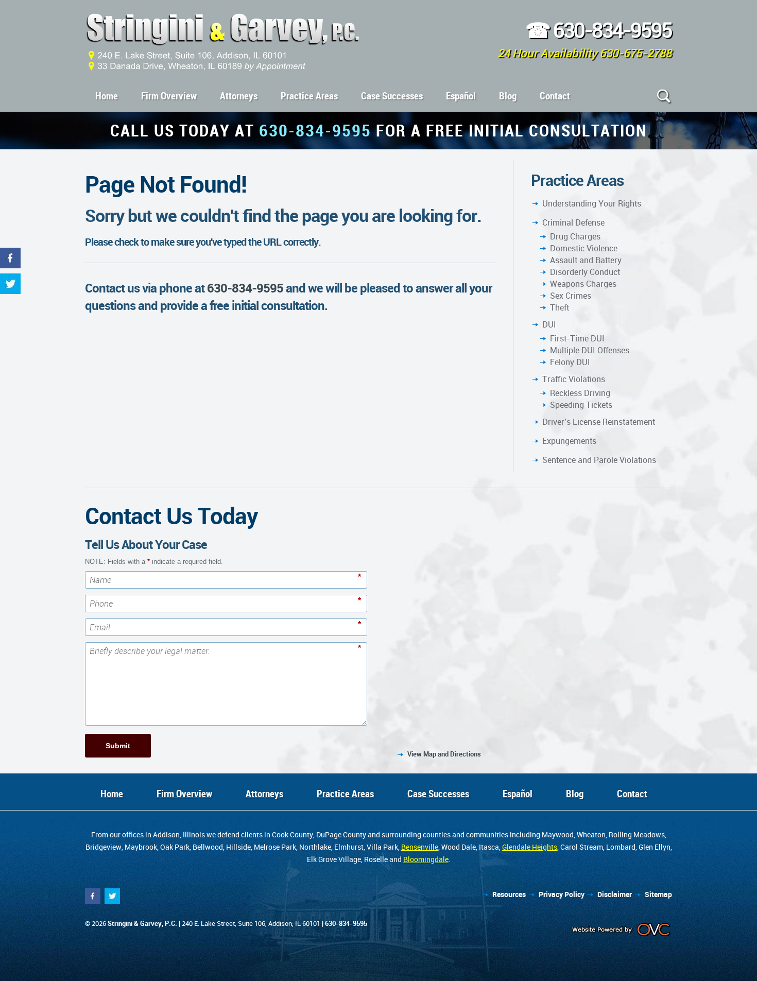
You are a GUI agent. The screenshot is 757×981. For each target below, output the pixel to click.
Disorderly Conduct (585, 272)
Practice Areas (309, 95)
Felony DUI (570, 362)
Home (106, 95)
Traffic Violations (573, 379)
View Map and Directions (444, 754)
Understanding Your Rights (591, 203)
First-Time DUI (577, 338)
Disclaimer (614, 894)
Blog (508, 95)
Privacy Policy (561, 894)
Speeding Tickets (581, 404)
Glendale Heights (529, 847)
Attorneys (238, 95)
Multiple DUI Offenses (589, 350)
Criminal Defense (573, 222)
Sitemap (658, 894)
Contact (555, 95)
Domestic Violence (583, 248)
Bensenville (419, 847)
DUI (549, 324)
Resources (509, 894)
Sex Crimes (570, 295)
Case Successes (392, 95)
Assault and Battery (586, 260)
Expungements (569, 440)
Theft (559, 307)
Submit (118, 746)
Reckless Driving (580, 393)
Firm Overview (169, 95)
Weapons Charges (583, 283)
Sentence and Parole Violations (599, 460)
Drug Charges (575, 236)
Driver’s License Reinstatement (598, 421)
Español (461, 95)
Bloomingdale (426, 859)
